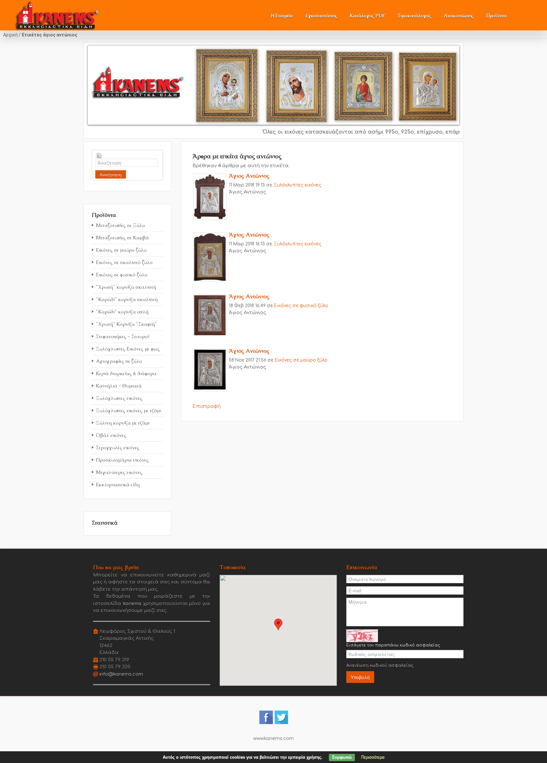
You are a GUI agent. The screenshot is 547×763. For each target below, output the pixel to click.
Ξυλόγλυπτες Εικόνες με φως (128, 348)
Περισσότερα (373, 757)
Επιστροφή (206, 406)
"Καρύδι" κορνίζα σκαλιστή (127, 299)
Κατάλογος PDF (367, 16)
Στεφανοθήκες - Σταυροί (122, 336)
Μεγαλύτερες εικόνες (119, 472)
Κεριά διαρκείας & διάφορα (126, 373)
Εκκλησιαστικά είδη (118, 484)
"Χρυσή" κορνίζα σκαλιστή (126, 287)
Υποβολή (360, 677)
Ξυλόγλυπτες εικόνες (119, 398)
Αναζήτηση (111, 174)
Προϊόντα (496, 16)
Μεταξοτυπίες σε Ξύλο (120, 225)
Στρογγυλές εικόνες (117, 447)
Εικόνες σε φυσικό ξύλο (122, 274)
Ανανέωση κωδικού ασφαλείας (379, 665)
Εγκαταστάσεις (321, 16)
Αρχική (10, 34)
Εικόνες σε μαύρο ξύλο (121, 250)
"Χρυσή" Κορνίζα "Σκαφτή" (126, 324)
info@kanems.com (121, 674)
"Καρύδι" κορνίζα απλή (122, 311)
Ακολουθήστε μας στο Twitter (281, 717)
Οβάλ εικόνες (111, 435)
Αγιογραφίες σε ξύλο (119, 361)
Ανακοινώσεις (459, 16)
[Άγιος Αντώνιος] (209, 196)
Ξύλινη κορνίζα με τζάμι (122, 422)
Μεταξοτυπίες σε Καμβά (122, 237)
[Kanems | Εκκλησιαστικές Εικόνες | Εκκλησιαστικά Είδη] (57, 13)
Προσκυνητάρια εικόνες (122, 460)
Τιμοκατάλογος (414, 16)
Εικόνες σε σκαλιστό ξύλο (124, 262)
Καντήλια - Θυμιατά (118, 385)
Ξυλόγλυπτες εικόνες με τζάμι (128, 410)
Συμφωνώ (342, 757)
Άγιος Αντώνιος (249, 175)
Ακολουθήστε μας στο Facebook (266, 717)
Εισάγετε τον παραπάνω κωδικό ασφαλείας (393, 645)
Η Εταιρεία (282, 16)
